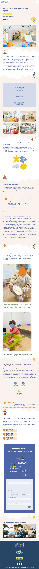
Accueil (4, 5)
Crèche (7, 5)
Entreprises (19, 540)
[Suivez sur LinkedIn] (21, 551)
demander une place (7, 13)
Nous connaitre (19, 538)
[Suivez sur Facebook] (17, 551)
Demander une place (19, 536)
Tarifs (19, 537)
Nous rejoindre (19, 539)
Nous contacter (19, 545)
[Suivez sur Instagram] (19, 551)
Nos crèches (19, 543)
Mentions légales (17, 554)
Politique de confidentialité (23, 554)
